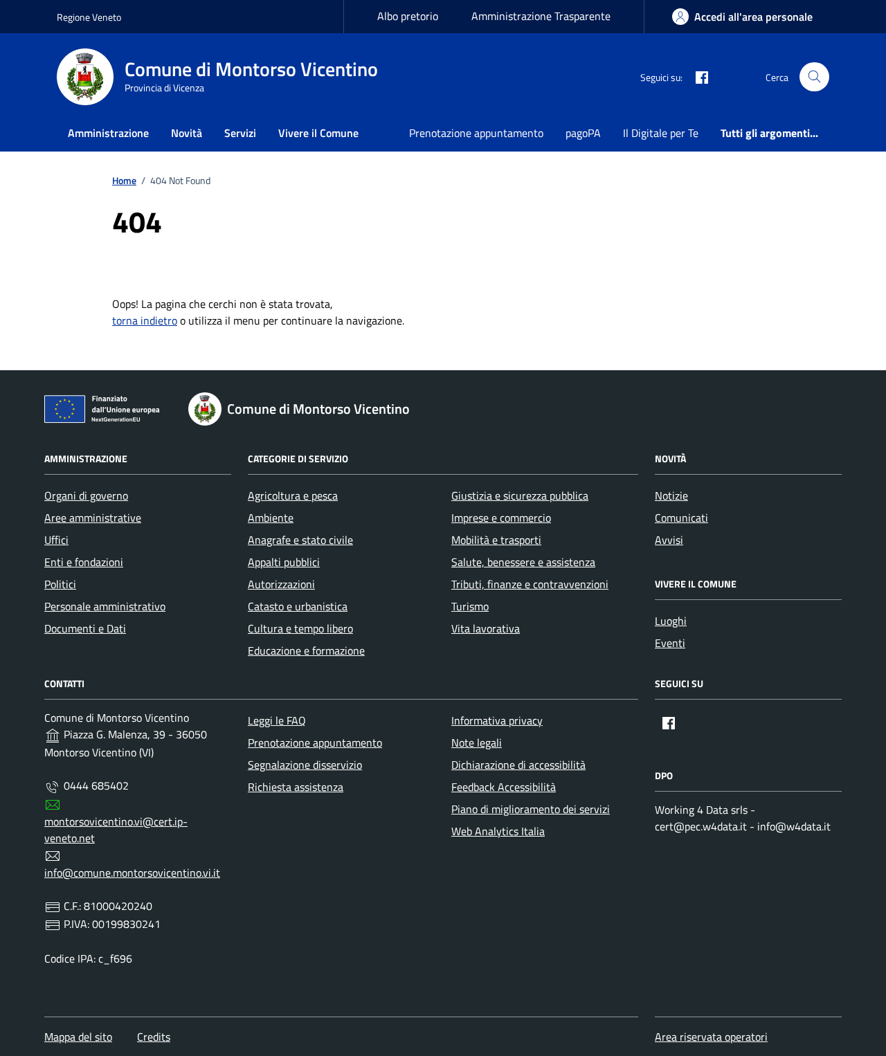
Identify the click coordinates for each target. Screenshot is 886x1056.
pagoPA (583, 133)
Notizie (671, 495)
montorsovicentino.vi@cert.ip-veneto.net (116, 829)
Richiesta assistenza (295, 787)
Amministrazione (108, 133)
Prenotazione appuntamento (476, 133)
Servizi (240, 133)
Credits (153, 1036)
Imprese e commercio (501, 517)
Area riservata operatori (711, 1036)
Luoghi (671, 620)
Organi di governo (86, 495)
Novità (186, 133)
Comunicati (681, 517)
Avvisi (669, 539)
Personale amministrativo (104, 606)
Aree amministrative (92, 517)
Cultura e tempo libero (300, 628)
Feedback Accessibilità (503, 787)
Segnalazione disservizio (305, 764)
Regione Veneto (89, 17)
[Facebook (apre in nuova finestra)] (696, 77)
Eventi (670, 643)
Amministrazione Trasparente (541, 16)
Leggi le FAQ (277, 720)
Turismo (470, 606)
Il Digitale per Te (660, 133)
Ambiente (270, 517)
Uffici (56, 539)
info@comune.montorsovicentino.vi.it (132, 872)
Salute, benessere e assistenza (523, 562)
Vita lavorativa (485, 628)
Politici (60, 584)
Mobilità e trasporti (496, 539)
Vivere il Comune (318, 133)
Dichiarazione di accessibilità (518, 764)
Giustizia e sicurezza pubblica (519, 495)
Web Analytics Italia (498, 831)
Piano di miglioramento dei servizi (530, 809)
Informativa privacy (497, 720)
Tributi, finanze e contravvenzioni (529, 584)
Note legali (476, 742)
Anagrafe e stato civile (300, 539)
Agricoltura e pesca (293, 495)
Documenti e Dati (85, 628)
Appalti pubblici (284, 562)
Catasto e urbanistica (297, 606)
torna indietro (144, 320)
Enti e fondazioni (83, 562)
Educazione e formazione (306, 650)
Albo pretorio (407, 16)
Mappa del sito (78, 1036)
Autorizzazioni (281, 584)
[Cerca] (814, 77)
